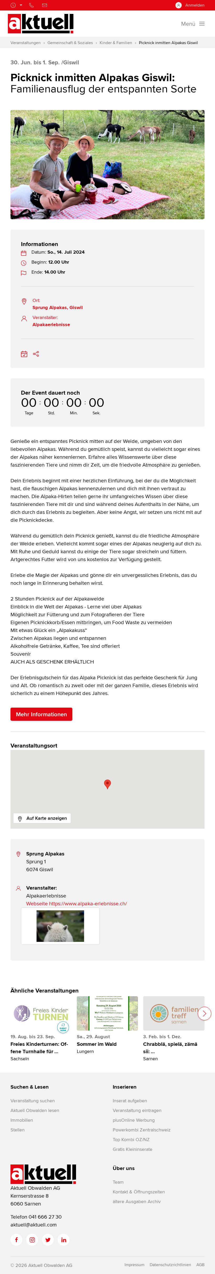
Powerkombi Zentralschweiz (141, 1129)
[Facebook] (16, 1240)
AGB (200, 1265)
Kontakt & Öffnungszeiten (139, 1191)
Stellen (17, 1129)
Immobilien (21, 1120)
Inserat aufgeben (130, 1100)
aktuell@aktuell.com (33, 1224)
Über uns (124, 1168)
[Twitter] (48, 1240)
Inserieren (125, 1087)
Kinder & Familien (116, 43)
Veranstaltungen (25, 43)
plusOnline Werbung (134, 1120)
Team (118, 1182)
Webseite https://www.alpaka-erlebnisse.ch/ (76, 903)
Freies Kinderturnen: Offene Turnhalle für (39, 1047)
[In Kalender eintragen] (24, 352)
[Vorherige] (10, 159)
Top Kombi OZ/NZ (131, 1139)
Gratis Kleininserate (132, 1149)
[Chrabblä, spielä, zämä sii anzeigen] (173, 1013)
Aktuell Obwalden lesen (34, 1110)
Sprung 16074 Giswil (45, 861)
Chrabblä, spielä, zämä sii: (170, 1047)
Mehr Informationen (41, 714)
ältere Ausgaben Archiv (137, 1201)
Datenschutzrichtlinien (170, 1265)
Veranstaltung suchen (32, 1100)
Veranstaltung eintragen (137, 1110)
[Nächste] (204, 159)
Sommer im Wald (97, 1044)
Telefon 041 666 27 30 (36, 1216)
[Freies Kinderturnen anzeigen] (41, 1013)
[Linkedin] (63, 1240)
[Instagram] (32, 1240)
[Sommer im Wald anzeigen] (107, 1013)
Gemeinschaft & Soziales (70, 43)
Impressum (134, 1265)
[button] (107, 784)
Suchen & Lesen (29, 1087)
